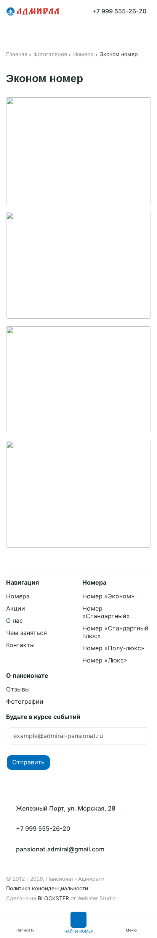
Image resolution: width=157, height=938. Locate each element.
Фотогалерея (50, 54)
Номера (83, 54)
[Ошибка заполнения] (78, 737)
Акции (15, 608)
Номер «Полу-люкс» (113, 648)
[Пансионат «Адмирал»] (32, 11)
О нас (14, 620)
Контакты (20, 645)
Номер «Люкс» (104, 660)
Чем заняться (26, 633)
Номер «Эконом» (108, 596)
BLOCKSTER (53, 898)
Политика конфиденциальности (47, 888)
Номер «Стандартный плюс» (115, 632)
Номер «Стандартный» (106, 612)
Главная (16, 54)
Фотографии (24, 701)
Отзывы (18, 689)
